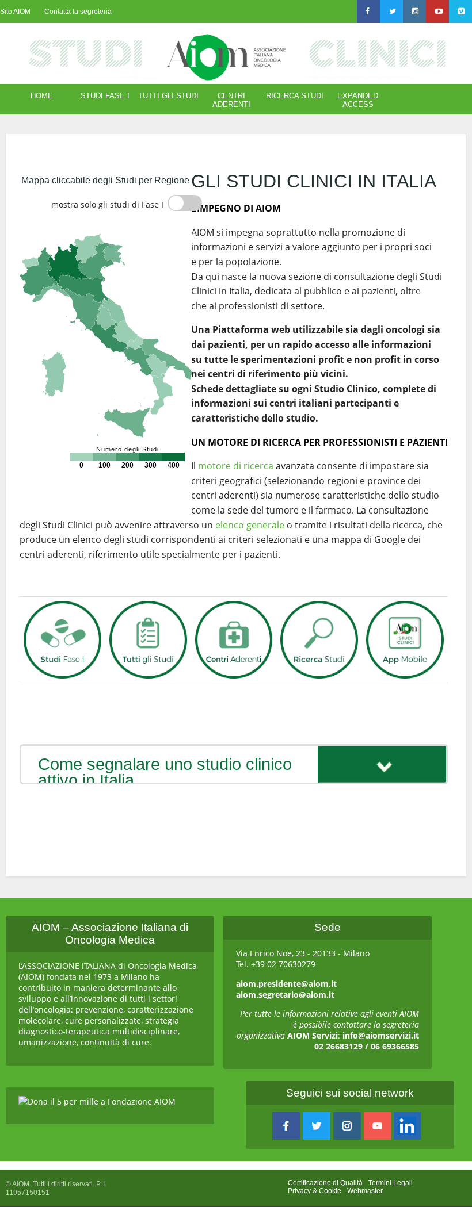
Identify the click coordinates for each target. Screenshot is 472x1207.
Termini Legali (390, 1183)
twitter (316, 1126)
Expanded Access (357, 100)
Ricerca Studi (294, 95)
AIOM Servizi (312, 1035)
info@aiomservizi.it (380, 1035)
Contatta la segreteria (78, 11)
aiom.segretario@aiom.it (285, 994)
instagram (347, 1126)
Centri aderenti (231, 100)
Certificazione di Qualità (325, 1183)
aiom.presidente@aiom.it (286, 983)
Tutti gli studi (168, 95)
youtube (377, 1126)
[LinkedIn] (407, 1126)
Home (42, 95)
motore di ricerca (235, 465)
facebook (286, 1126)
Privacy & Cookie (314, 1191)
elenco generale (249, 525)
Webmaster (365, 1191)
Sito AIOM (15, 11)
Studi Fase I (105, 95)
